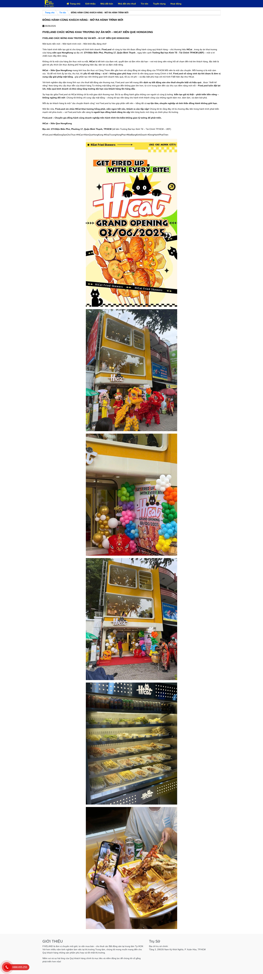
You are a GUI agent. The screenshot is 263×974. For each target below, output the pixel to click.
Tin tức (144, 3)
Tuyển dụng (159, 3)
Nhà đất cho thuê (127, 3)
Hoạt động (175, 3)
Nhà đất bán (106, 3)
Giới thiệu (90, 3)
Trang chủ (75, 3)
